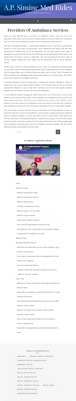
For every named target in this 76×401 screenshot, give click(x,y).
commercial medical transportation (31, 360)
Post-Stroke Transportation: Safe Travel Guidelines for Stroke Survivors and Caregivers (38, 258)
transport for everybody (27, 393)
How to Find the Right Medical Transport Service (33, 225)
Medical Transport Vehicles (26, 215)
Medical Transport (22, 188)
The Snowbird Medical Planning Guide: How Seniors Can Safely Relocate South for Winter (38, 303)
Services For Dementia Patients (27, 265)
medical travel (49, 385)
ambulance (21, 356)
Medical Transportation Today (27, 193)
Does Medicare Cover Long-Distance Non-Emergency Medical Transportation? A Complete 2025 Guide (38, 231)
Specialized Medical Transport (26, 243)
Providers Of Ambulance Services (28, 206)
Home (18, 183)
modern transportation (27, 389)
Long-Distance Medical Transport (28, 220)
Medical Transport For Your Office (28, 211)
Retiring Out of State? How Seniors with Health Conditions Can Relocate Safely (38, 285)
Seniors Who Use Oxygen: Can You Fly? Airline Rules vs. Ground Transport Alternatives (38, 294)
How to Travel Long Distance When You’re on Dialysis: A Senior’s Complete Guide (36, 321)
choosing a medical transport (41, 356)
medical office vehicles (26, 372)
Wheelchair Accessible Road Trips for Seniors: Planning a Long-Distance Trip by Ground (38, 249)
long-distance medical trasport (30, 368)
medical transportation (27, 377)
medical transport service (27, 381)
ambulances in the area (28, 75)
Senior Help (20, 279)
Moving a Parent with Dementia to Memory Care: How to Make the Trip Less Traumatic (37, 272)
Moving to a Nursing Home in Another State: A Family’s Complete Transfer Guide (35, 312)
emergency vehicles (24, 364)
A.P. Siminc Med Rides (38, 7)
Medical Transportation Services (28, 197)
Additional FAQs (21, 238)
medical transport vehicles (28, 385)
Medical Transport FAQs (25, 202)
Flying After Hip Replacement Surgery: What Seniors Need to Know (37, 330)
